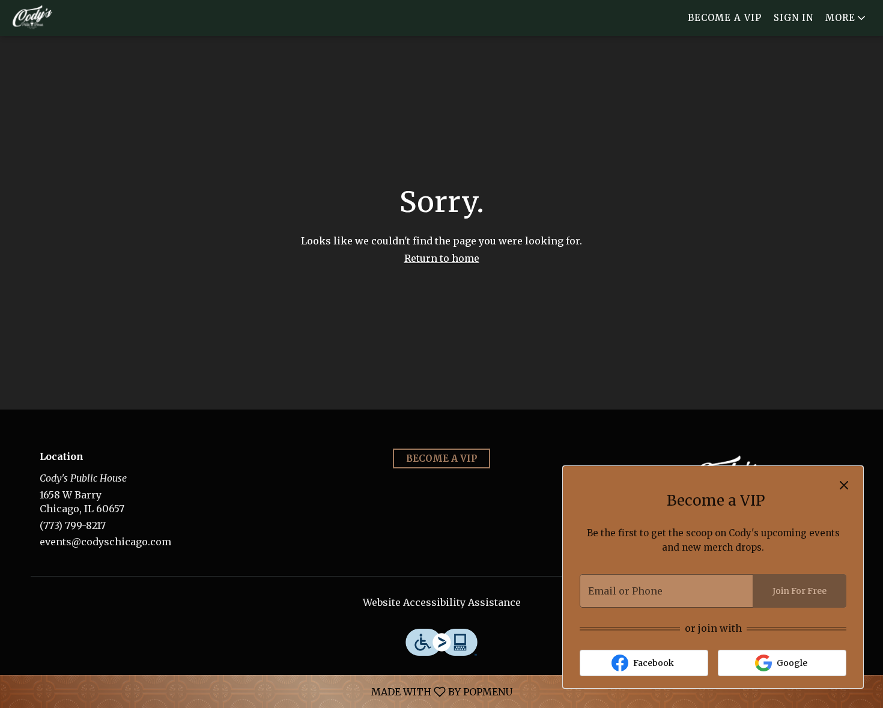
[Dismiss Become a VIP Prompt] (844, 485)
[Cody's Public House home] (64, 18)
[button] (846, 18)
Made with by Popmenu (260, 691)
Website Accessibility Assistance (442, 602)
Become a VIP (725, 17)
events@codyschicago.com (105, 542)
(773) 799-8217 (73, 525)
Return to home (441, 258)
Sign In (793, 17)
